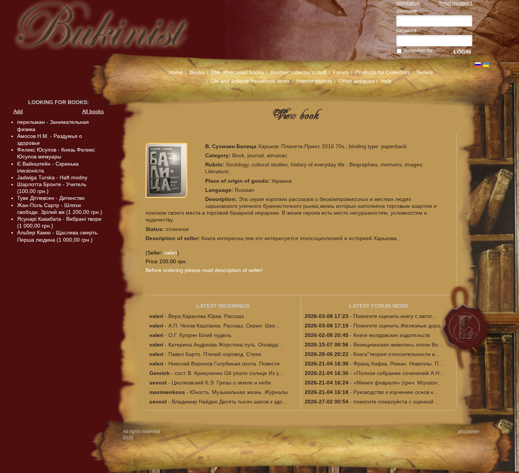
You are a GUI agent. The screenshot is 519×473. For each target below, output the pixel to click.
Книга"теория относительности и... (396, 354)
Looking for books (57, 102)
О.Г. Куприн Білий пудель (199, 335)
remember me (418, 50)
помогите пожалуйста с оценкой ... (396, 402)
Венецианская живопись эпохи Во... (398, 345)
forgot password (455, 3)
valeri (170, 253)
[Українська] (486, 64)
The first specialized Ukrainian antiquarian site (113, 31)
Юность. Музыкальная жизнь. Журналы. (240, 392)
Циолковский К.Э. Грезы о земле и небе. (222, 383)
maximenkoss (167, 392)
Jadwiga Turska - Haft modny (52, 177)
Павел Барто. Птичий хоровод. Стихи (214, 354)
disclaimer (468, 431)
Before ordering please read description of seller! (204, 270)
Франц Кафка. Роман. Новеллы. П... (398, 364)
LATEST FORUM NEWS (378, 306)
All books (93, 111)
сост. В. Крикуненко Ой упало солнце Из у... (229, 373)
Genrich (159, 373)
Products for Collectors (382, 72)
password (406, 30)
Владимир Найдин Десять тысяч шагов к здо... (229, 402)
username (406, 11)
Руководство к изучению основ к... (395, 392)
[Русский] (478, 64)
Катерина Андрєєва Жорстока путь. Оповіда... (225, 345)
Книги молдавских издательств (391, 335)
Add (18, 111)
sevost (158, 383)
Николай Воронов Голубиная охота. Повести (224, 364)
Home (176, 72)
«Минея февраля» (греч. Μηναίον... (397, 383)
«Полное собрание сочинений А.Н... (398, 373)
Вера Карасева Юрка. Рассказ (206, 316)
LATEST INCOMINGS (222, 306)
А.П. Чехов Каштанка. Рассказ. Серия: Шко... (224, 326)
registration (407, 3)
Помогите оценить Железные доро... (399, 326)
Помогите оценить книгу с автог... (394, 316)
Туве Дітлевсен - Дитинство (51, 198)
